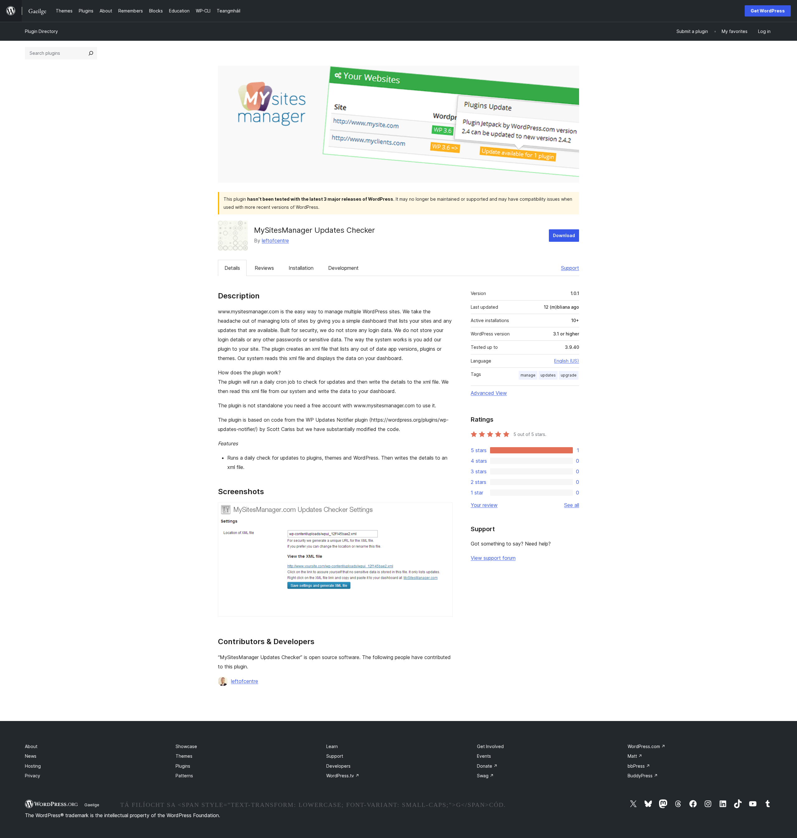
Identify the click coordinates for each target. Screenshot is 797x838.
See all (571, 505)
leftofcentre (275, 240)
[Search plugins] (91, 53)
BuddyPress (643, 775)
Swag (485, 775)
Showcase (186, 746)
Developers (338, 766)
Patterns (184, 775)
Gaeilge (91, 804)
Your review (484, 505)
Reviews (264, 268)
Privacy (32, 775)
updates (548, 375)
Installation (301, 268)
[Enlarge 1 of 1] (444, 511)
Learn (332, 746)
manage (528, 375)
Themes (184, 756)
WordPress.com (646, 746)
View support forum (493, 558)
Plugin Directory (41, 31)
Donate (487, 766)
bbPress (639, 766)
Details (232, 268)
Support (570, 268)
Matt (635, 756)
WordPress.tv (342, 775)
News (30, 756)
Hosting (33, 766)
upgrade (569, 375)
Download (564, 235)
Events (484, 756)
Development (343, 268)
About (31, 746)
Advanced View (489, 393)
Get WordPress (768, 10)
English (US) (566, 360)
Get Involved (490, 746)
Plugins (183, 766)
